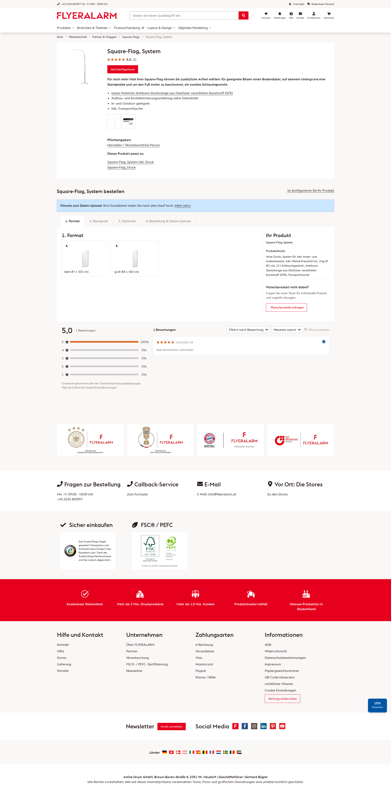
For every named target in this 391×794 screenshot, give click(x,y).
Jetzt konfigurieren (122, 69)
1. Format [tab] (72, 221)
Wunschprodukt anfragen (287, 307)
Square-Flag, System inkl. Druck (130, 162)
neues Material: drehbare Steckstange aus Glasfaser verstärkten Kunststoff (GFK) (172, 93)
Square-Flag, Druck (121, 167)
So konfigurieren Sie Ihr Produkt (310, 190)
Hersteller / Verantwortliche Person (133, 145)
